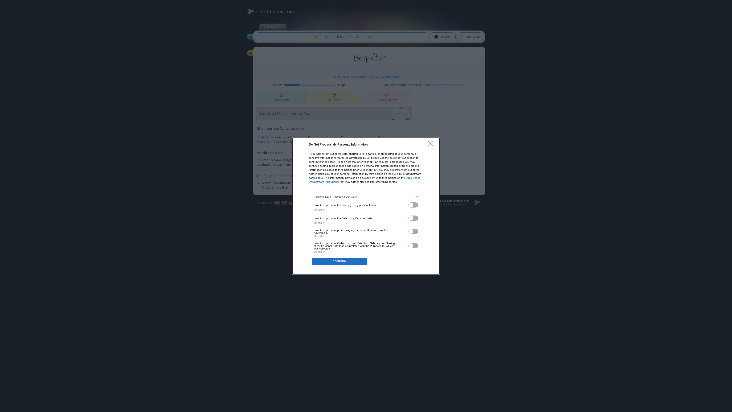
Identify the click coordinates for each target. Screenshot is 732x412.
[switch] (413, 205)
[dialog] (366, 206)
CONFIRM (340, 261)
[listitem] (366, 197)
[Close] (432, 144)
